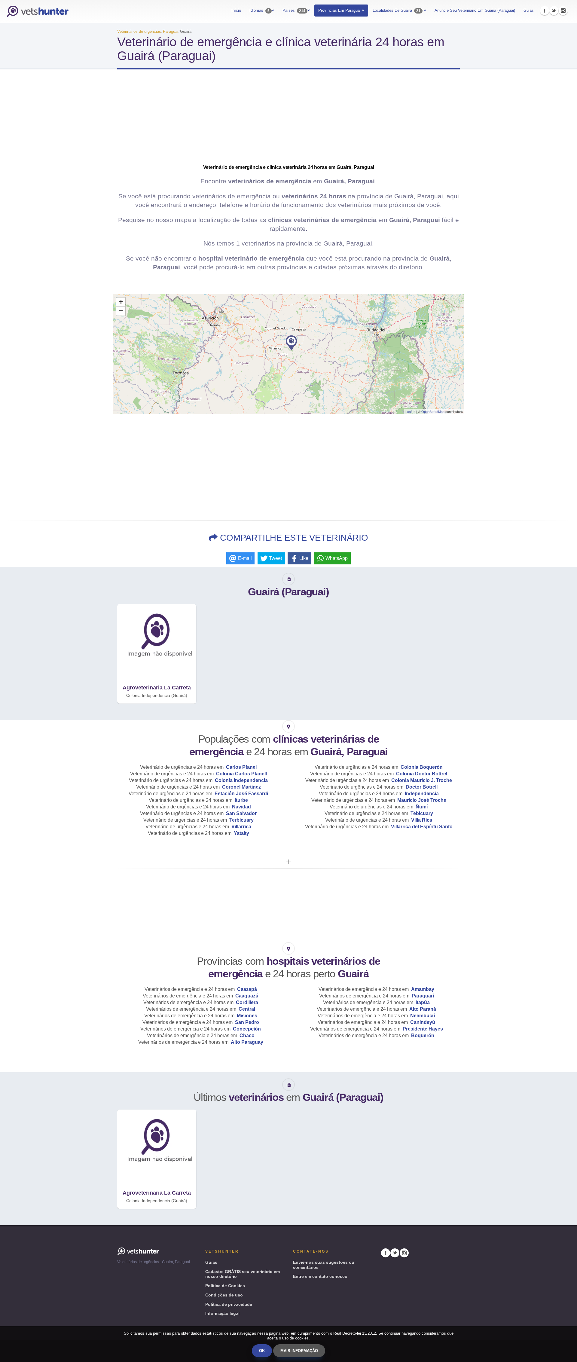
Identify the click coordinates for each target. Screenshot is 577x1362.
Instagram (563, 10)
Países (293, 10)
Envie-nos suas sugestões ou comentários (323, 1265)
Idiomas (259, 10)
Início (236, 10)
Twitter (553, 10)
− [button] (121, 311)
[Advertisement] (288, 122)
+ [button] (121, 302)
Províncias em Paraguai (340, 10)
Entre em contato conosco (320, 1276)
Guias (529, 10)
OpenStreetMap (432, 411)
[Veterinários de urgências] (38, 11)
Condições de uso (224, 1295)
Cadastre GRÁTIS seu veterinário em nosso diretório (242, 1274)
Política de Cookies (225, 1285)
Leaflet (410, 411)
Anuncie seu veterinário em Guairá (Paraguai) (475, 10)
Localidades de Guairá (396, 10)
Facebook (544, 10)
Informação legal (222, 1313)
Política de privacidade (228, 1304)
